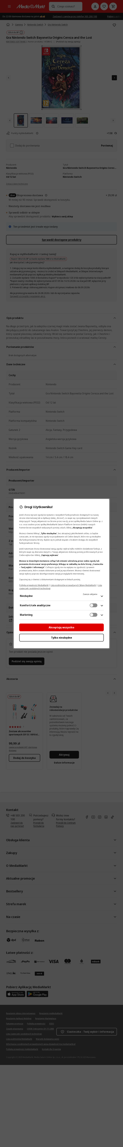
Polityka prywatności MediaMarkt (34, 585)
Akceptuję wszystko (61, 627)
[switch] (93, 605)
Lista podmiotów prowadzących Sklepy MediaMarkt (73, 585)
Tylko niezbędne (61, 637)
